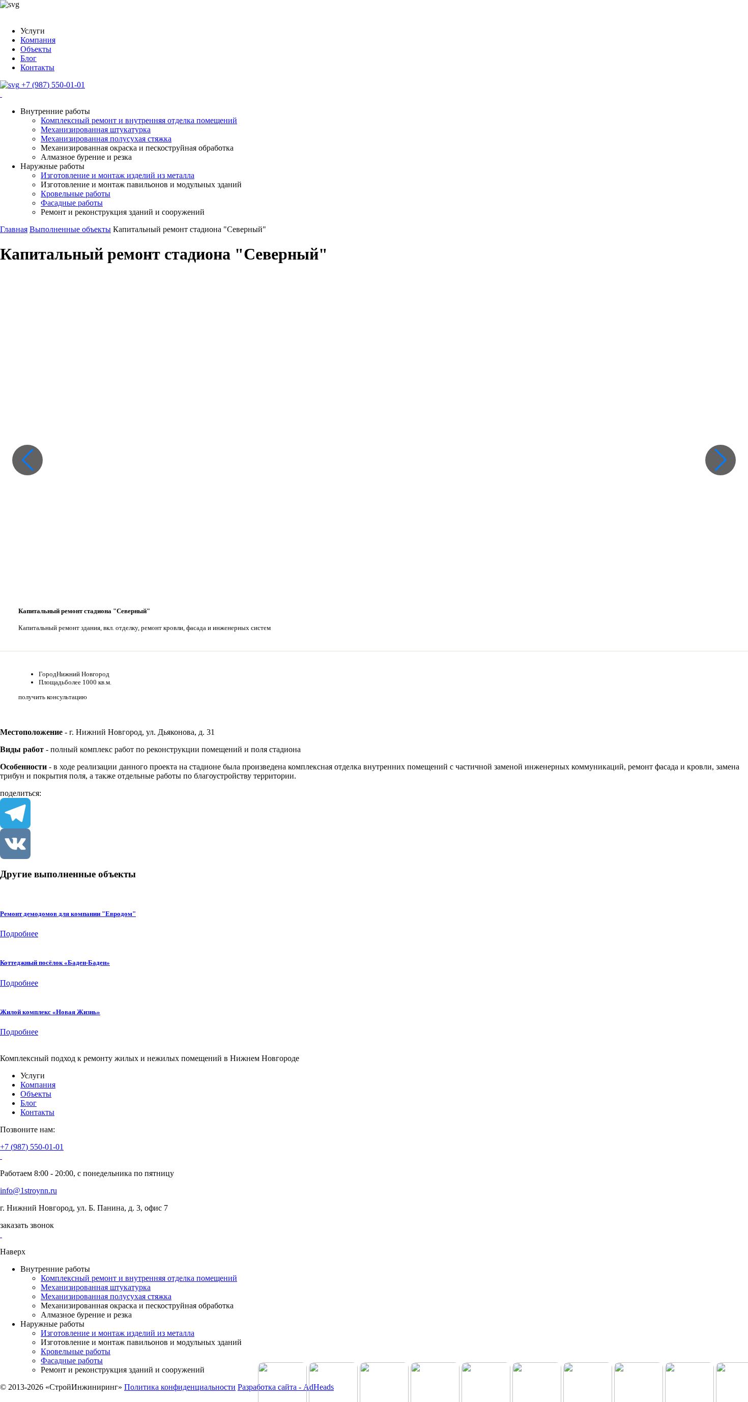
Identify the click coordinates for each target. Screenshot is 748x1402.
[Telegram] (374, 813)
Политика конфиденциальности (180, 1387)
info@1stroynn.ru (28, 1190)
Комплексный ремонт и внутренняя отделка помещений (139, 120)
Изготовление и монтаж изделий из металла (117, 175)
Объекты (35, 49)
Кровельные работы (75, 193)
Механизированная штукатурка (96, 129)
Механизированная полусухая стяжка (106, 138)
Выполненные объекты (70, 229)
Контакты (37, 67)
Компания (37, 40)
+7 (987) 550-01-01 (32, 1146)
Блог (28, 58)
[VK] (374, 843)
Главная (13, 229)
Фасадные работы (72, 202)
